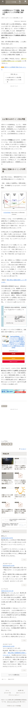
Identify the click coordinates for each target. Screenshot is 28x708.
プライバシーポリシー (14, 695)
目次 (12, 74)
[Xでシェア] (2, 444)
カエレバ (16, 350)
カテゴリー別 (7, 692)
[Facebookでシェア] (5, 444)
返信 (24, 559)
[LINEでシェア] (8, 444)
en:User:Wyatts (7, 212)
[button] (11, 444)
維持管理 (5, 406)
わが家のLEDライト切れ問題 (14, 77)
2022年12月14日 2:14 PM (8, 646)
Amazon (13, 358)
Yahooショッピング (13, 361)
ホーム (7, 690)
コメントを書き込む (14, 674)
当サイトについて (20, 692)
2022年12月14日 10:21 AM (7, 591)
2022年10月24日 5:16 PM (8, 565)
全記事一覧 (20, 690)
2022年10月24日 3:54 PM (7, 538)
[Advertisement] (14, 101)
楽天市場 (13, 353)
